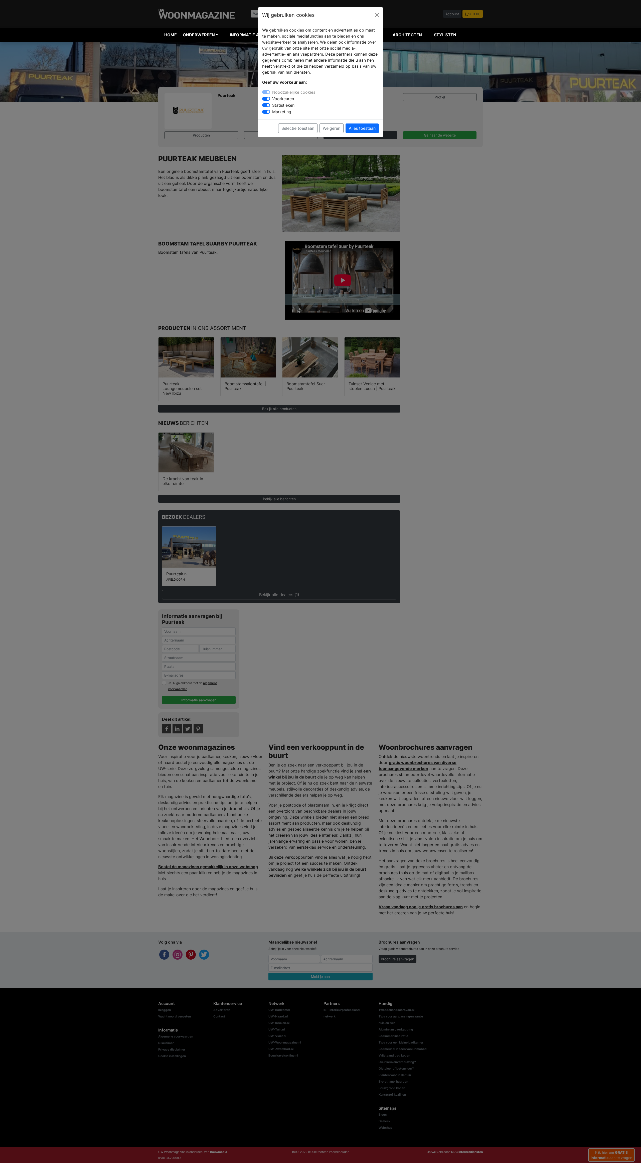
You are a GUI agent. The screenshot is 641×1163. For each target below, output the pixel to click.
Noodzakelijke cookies (293, 92)
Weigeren (331, 128)
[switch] (266, 99)
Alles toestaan (362, 128)
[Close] (377, 15)
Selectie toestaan (297, 128)
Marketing (281, 111)
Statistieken (283, 105)
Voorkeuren (283, 98)
